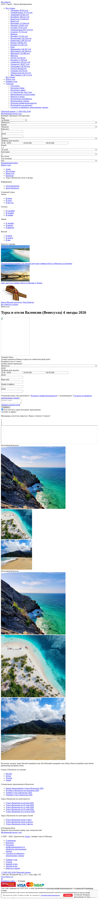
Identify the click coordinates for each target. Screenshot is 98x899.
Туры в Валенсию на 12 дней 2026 (20, 807)
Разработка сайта (8, 881)
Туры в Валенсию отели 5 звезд (19, 820)
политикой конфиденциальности (50, 895)
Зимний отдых (12, 864)
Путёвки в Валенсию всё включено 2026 (22, 790)
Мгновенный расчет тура (11, 832)
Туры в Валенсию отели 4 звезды (19, 822)
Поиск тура (10, 79)
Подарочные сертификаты (21, 99)
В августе (10, 203)
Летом (8, 776)
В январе (9, 225)
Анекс (27, 836)
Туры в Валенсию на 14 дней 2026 (20, 809)
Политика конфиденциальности (24, 103)
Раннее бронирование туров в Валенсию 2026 (24, 788)
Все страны (10, 8)
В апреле (9, 238)
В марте (9, 236)
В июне (9, 198)
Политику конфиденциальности (44, 396)
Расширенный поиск (9, 163)
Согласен (68, 895)
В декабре (10, 223)
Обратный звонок (23, 872)
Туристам (10, 84)
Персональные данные (20, 101)
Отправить (6, 407)
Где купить (15, 86)
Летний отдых (11, 866)
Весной (9, 774)
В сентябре (10, 211)
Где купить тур (7, 877)
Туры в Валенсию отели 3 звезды (19, 824)
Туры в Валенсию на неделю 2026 (20, 803)
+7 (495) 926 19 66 (23, 111)
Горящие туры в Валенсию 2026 (19, 793)
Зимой (8, 780)
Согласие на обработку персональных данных (29, 107)
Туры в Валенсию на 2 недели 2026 (20, 812)
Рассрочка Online (17, 88)
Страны (9, 862)
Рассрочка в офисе (18, 90)
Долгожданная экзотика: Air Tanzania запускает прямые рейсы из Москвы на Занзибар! (36, 263)
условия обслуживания (83, 888)
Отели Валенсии (12, 186)
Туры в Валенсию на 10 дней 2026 (20, 805)
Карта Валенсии (12, 188)
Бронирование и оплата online (23, 94)
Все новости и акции (9, 304)
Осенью (9, 778)
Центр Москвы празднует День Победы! (17, 302)
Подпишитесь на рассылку (21, 105)
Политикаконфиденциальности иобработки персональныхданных (16, 848)
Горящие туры (11, 81)
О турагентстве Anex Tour (21, 92)
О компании (11, 840)
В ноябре (9, 215)
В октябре (10, 213)
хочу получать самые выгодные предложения (22, 410)
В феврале (10, 228)
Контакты (10, 843)
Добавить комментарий (10, 405)
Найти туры (6, 165)
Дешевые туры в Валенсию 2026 (19, 795)
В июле (9, 200)
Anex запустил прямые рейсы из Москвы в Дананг (21, 283)
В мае (8, 240)
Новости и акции (18, 97)
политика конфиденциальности (59, 888)
